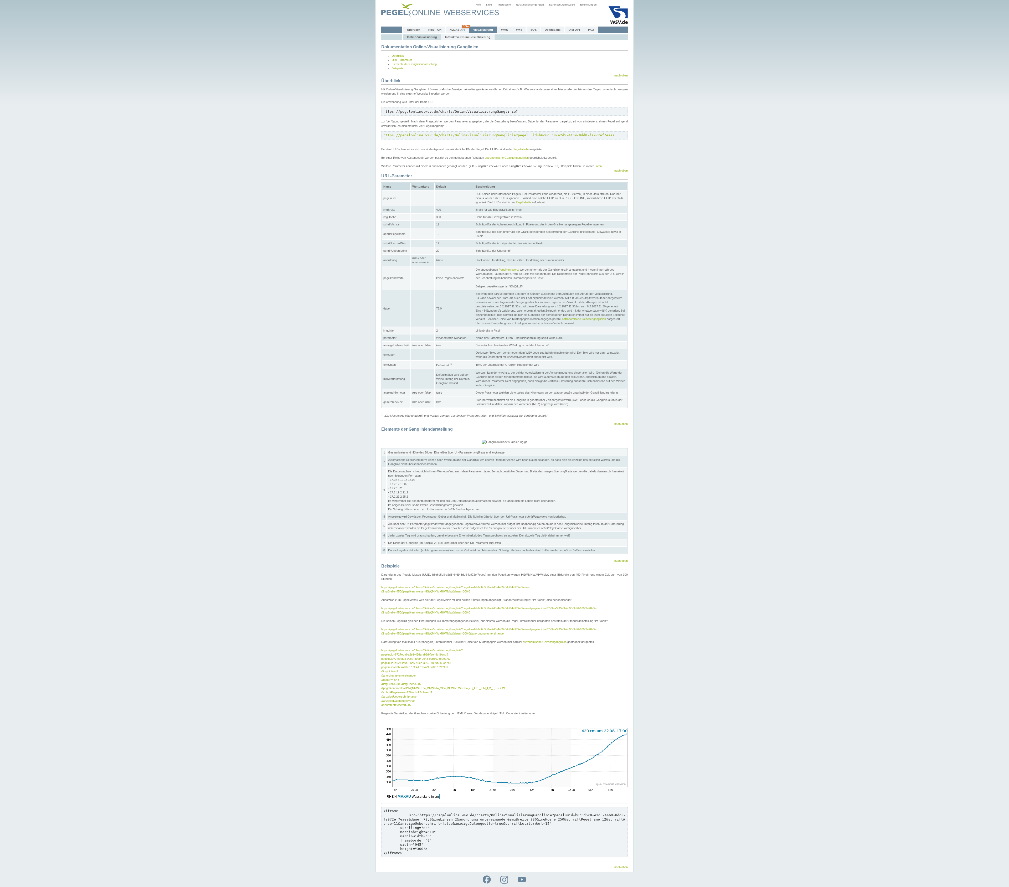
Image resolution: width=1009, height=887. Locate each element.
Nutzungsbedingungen (530, 4)
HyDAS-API (457, 29)
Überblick (413, 29)
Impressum (504, 4)
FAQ (591, 29)
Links (489, 4)
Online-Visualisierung (422, 37)
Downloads (552, 29)
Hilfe (478, 4)
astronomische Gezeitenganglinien (507, 157)
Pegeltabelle (521, 149)
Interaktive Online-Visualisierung (467, 37)
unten (598, 166)
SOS (534, 29)
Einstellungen (588, 4)
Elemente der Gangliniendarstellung (414, 64)
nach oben (621, 75)
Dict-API (574, 29)
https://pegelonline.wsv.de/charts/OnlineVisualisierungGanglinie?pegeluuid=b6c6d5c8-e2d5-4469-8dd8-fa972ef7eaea (499, 135)
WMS (504, 29)
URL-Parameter (402, 59)
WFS (519, 29)
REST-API (434, 29)
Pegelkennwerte (509, 269)
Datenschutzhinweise (562, 4)
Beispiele (397, 68)
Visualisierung (483, 29)
